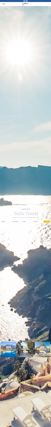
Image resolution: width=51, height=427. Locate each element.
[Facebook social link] (24, 1)
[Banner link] (8, 349)
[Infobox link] (49, 4)
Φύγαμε (47, 221)
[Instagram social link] (27, 1)
